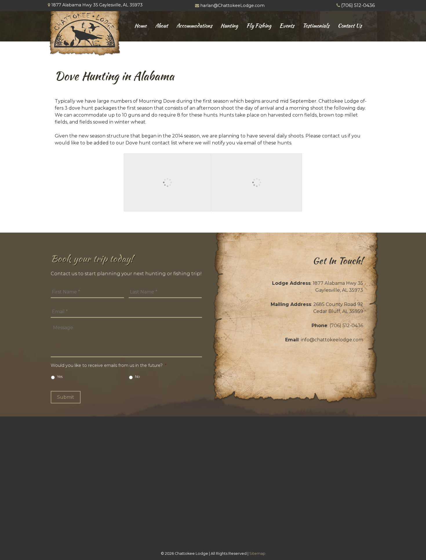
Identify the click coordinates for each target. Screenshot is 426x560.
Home (140, 25)
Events (286, 25)
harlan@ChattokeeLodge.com (232, 5)
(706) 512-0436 (358, 5)
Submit (65, 397)
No (137, 376)
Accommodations (194, 25)
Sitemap (257, 553)
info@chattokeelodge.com (332, 339)
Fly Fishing (258, 25)
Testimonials (316, 25)
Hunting (229, 25)
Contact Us (350, 25)
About (161, 25)
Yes (60, 376)
